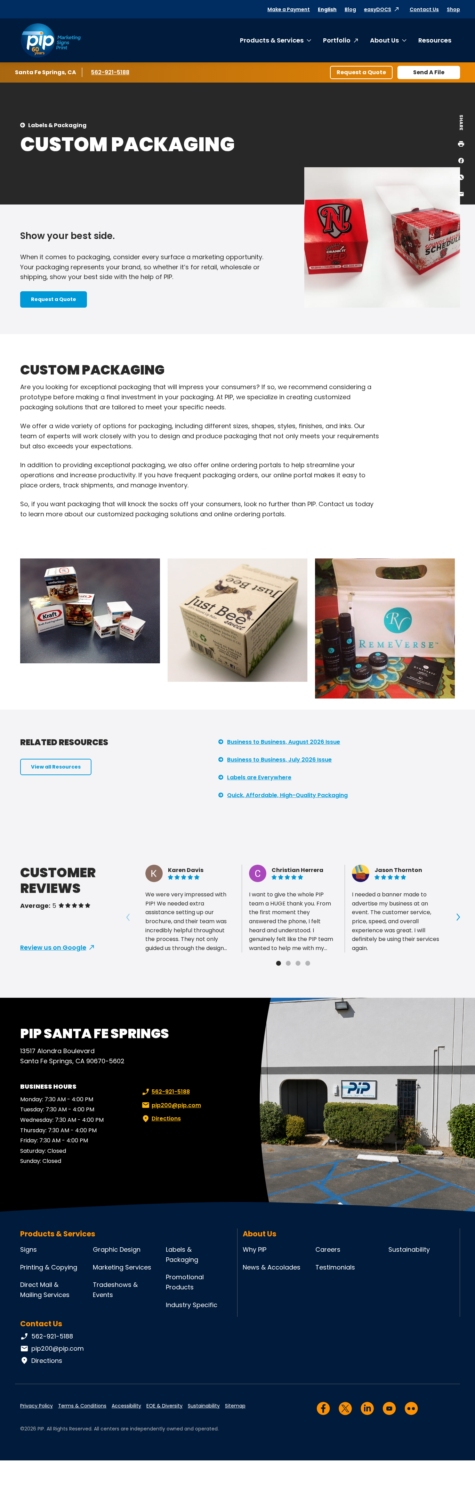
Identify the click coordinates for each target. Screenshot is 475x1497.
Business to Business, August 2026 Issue (283, 742)
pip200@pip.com (176, 1105)
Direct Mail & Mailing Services (45, 1289)
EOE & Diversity (164, 1405)
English (327, 9)
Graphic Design (116, 1249)
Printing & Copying (48, 1267)
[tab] (278, 963)
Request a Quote (361, 72)
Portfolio (337, 40)
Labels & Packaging (57, 125)
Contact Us (424, 9)
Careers (327, 1249)
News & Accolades (271, 1267)
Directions (166, 1118)
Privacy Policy (36, 1405)
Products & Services (272, 40)
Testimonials (335, 1267)
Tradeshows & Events (115, 1289)
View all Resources (56, 766)
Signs (28, 1249)
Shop (453, 9)
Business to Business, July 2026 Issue (279, 760)
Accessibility (126, 1405)
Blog (350, 9)
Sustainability (409, 1249)
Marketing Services (122, 1267)
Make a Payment (288, 9)
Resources (434, 40)
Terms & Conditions (82, 1405)
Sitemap (235, 1405)
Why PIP (254, 1249)
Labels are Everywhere (259, 777)
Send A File (428, 72)
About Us (384, 40)
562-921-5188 (111, 72)
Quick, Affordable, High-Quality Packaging (287, 795)
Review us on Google (53, 947)
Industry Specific (191, 1305)
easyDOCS (377, 9)
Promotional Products (185, 1282)
